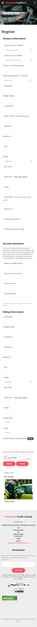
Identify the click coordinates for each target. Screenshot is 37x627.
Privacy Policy (30, 619)
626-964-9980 (18, 530)
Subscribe (18, 570)
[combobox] (18, 50)
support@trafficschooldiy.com (18, 543)
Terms (18, 621)
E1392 (18, 538)
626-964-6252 (18, 534)
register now (8, 504)
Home (7, 17)
